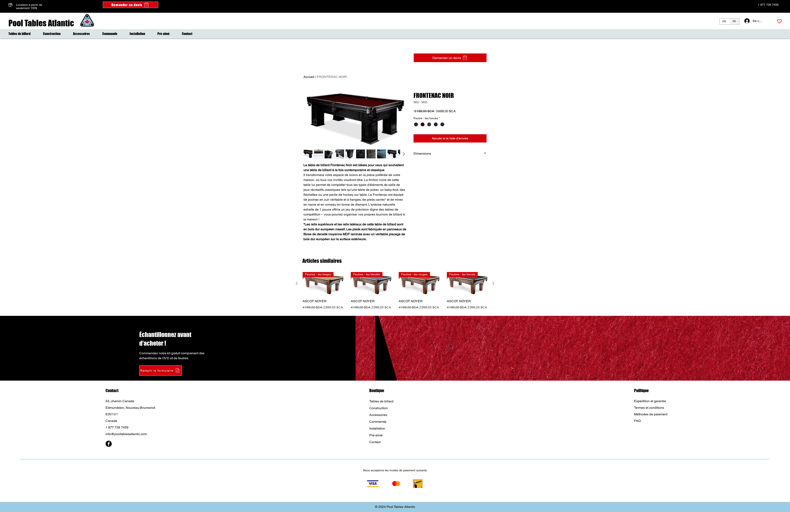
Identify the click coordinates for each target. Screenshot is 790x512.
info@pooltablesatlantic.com (126, 434)
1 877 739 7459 (767, 4)
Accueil (308, 77)
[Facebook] (109, 444)
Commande (377, 422)
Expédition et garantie (650, 401)
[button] (160, 370)
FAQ (637, 421)
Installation (377, 428)
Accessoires (378, 415)
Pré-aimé (376, 435)
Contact (375, 442)
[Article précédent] (296, 283)
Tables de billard (381, 401)
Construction (378, 408)
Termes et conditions (649, 408)
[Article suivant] (493, 283)
